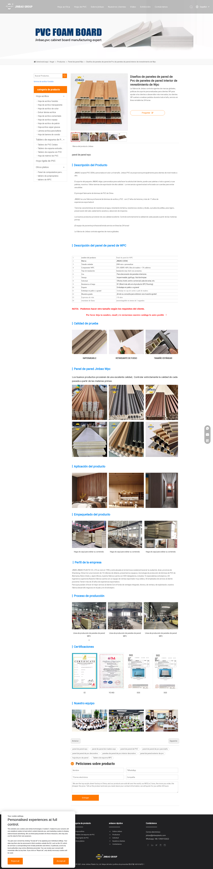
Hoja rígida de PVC (45, 160)
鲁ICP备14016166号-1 (136, 864)
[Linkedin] (152, 845)
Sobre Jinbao (97, 6)
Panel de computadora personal (51, 172)
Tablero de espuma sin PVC (50, 152)
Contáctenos (161, 6)
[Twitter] (156, 845)
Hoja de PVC (80, 6)
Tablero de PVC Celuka (48, 144)
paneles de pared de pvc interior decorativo (119, 753)
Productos (116, 835)
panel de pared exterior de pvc (152, 753)
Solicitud (115, 838)
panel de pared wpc (80, 749)
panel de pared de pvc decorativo (85, 753)
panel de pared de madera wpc (104, 749)
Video (133, 6)
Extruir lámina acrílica (47, 112)
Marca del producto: (80, 146)
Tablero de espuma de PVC (50, 139)
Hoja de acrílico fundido (48, 101)
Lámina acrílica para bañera (49, 131)
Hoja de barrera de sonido (49, 134)
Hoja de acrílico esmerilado (49, 116)
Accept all (61, 861)
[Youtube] (160, 845)
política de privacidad (121, 864)
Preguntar (146, 113)
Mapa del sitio (107, 864)
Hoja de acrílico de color (48, 108)
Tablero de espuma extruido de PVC (52, 148)
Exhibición (145, 6)
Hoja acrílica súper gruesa (49, 127)
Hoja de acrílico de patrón (49, 123)
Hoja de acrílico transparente (50, 105)
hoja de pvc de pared (80, 758)
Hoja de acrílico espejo (47, 120)
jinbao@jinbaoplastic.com (156, 835)
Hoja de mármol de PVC (48, 156)
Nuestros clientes (117, 6)
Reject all (15, 861)
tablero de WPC (44, 179)
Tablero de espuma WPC (102, 758)
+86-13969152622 (162, 839)
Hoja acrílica (63, 6)
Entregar (85, 798)
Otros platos (42, 167)
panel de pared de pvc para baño (155, 749)
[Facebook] (147, 845)
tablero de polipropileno (48, 176)
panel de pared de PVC (129, 749)
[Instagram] (164, 845)
